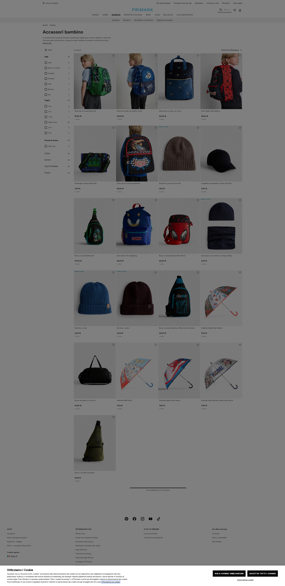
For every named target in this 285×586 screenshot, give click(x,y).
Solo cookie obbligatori (229, 573)
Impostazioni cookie (245, 580)
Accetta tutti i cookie (262, 573)
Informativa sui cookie (111, 582)
